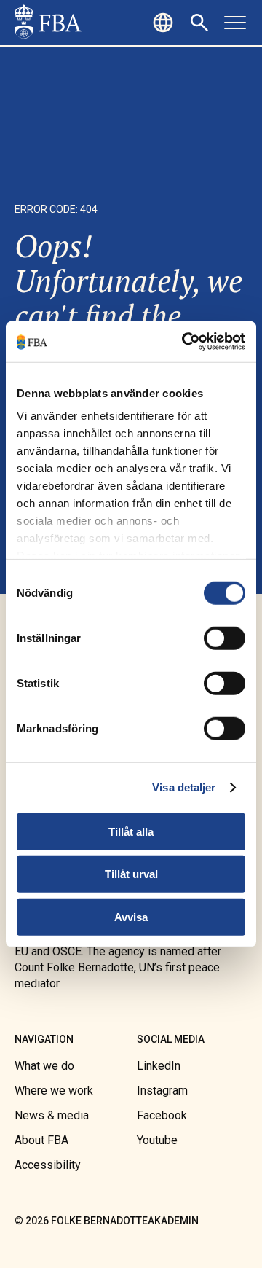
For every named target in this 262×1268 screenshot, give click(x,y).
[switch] (224, 637)
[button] (165, 22)
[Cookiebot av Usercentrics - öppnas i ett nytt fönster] (184, 341)
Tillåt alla (131, 831)
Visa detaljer (183, 787)
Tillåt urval (131, 874)
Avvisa (131, 916)
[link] (48, 22)
